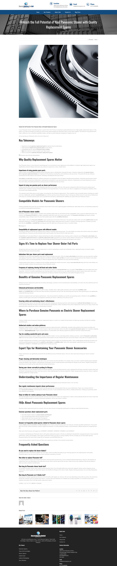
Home (61, 535)
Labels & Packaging (24, 558)
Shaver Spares (22, 553)
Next (96, 39)
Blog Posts (34, 483)
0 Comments (39, 483)
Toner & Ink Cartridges (24, 551)
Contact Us (62, 542)
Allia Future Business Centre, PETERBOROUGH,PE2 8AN (61, 6)
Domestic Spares (23, 549)
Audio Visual (22, 555)
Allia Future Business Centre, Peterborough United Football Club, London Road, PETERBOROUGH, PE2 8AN (68, 554)
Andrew (21, 483)
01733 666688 (94, 6)
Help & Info (62, 539)
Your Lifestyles (22, 560)
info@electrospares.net (79, 6)
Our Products (63, 537)
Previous (91, 39)
